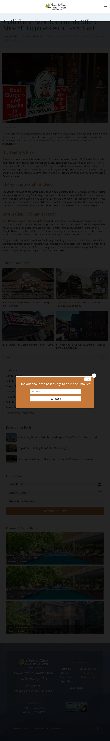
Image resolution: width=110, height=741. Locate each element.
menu (106, 6)
